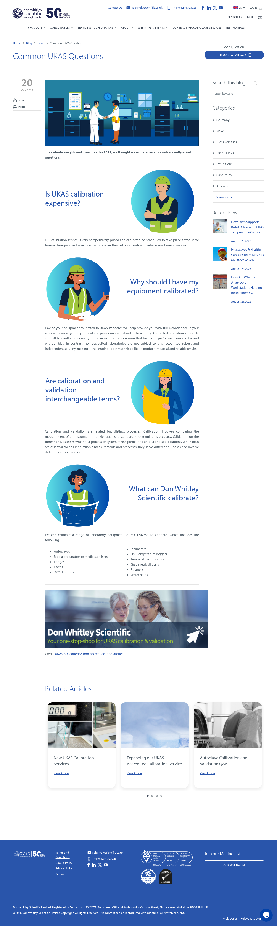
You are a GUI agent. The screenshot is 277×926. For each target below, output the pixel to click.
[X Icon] (216, 7)
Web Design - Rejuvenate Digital (243, 918)
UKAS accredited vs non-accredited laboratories (89, 654)
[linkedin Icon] (210, 7)
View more (224, 197)
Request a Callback (233, 55)
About (125, 27)
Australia (222, 186)
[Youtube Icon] (221, 7)
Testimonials (235, 27)
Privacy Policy (64, 868)
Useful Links (225, 153)
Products (35, 27)
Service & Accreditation (95, 27)
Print (21, 107)
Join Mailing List (234, 864)
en (240, 8)
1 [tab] (148, 796)
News (220, 131)
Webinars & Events (151, 27)
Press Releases (226, 142)
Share (22, 100)
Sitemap (61, 874)
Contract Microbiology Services (197, 27)
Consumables (60, 27)
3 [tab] (157, 796)
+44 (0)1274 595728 (183, 8)
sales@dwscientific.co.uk (147, 8)
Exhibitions (224, 164)
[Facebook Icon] (204, 7)
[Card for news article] (82, 725)
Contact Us (115, 8)
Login (254, 7)
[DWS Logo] (41, 14)
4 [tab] (161, 796)
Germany (223, 120)
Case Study (224, 175)
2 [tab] (152, 796)
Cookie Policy (64, 863)
